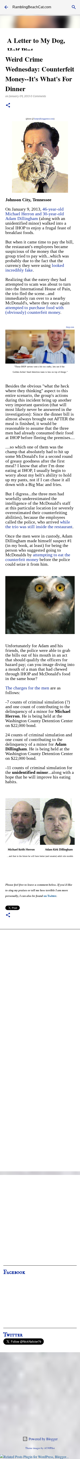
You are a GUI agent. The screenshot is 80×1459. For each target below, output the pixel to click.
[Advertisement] (40, 1222)
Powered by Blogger (43, 1438)
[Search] (73, 7)
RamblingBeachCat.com (31, 7)
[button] (8, 106)
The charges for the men (27, 687)
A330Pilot (49, 1448)
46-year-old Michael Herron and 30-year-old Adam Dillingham (34, 214)
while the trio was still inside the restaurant (38, 524)
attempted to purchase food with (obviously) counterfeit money (34, 310)
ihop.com (70, 327)
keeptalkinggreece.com (44, 119)
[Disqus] (40, 992)
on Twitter (50, 896)
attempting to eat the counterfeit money (37, 557)
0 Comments (38, 96)
